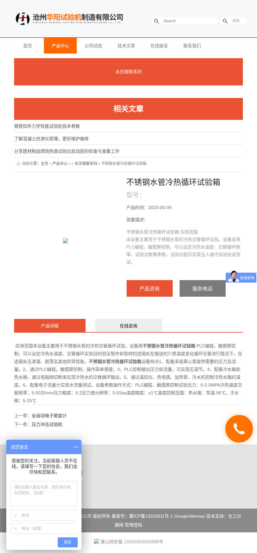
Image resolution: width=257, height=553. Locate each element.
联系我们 (192, 45)
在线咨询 (128, 325)
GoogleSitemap (189, 516)
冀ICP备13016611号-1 (151, 516)
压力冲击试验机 (47, 424)
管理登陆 (133, 524)
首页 (27, 45)
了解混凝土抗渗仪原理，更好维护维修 (51, 138)
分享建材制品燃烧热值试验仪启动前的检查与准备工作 (66, 151)
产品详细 (50, 325)
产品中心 (60, 45)
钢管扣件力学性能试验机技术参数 (47, 126)
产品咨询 (149, 288)
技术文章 (126, 45)
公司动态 (93, 45)
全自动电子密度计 (49, 415)
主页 (44, 163)
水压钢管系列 (128, 71)
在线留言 (159, 45)
